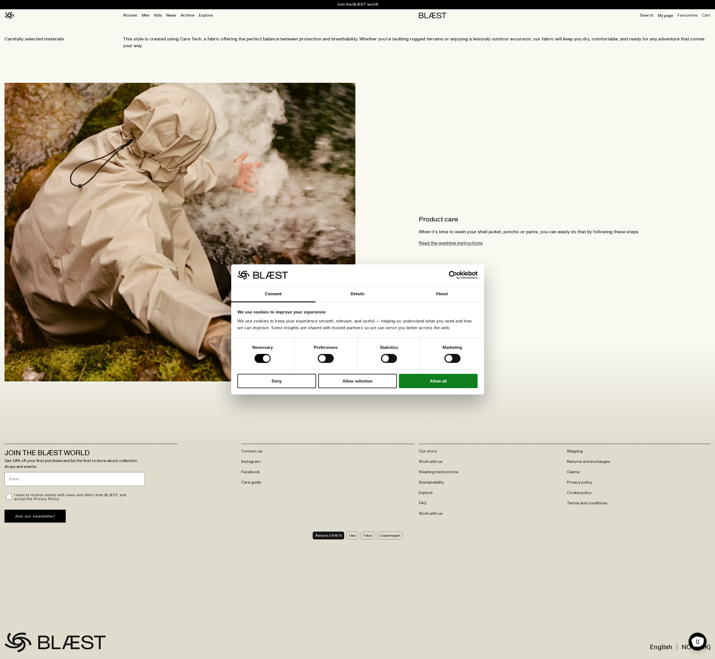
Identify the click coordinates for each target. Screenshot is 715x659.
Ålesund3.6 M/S (328, 535)
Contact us (251, 451)
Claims (573, 472)
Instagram (250, 462)
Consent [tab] (273, 293)
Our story (428, 451)
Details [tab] (357, 293)
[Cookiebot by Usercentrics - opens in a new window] (453, 275)
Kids (158, 15)
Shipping (575, 451)
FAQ (422, 503)
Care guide (251, 482)
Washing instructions (438, 472)
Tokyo (367, 535)
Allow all (438, 381)
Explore (206, 15)
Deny (277, 381)
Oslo (352, 535)
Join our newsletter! (35, 516)
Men (146, 15)
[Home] (9, 15)
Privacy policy (579, 482)
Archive (187, 15)
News (171, 15)
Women (130, 15)
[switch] (326, 358)
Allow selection (357, 381)
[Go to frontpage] (17, 642)
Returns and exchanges (588, 462)
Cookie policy (579, 493)
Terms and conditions (587, 503)
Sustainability (431, 482)
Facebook (250, 472)
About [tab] (442, 293)
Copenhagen (390, 535)
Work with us (430, 462)
